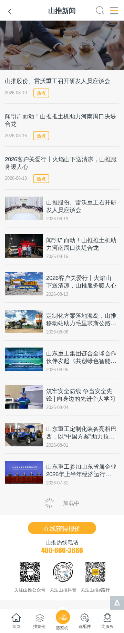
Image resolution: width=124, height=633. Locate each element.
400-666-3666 (62, 550)
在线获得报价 (62, 528)
